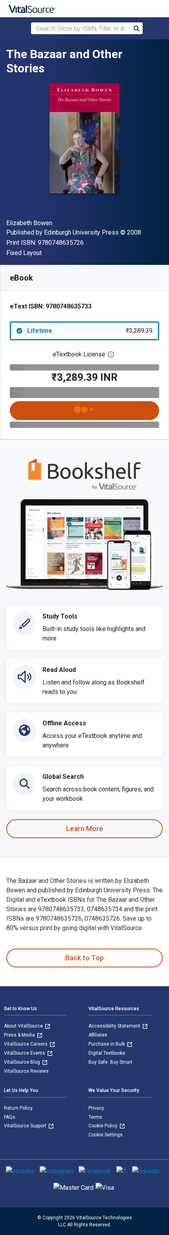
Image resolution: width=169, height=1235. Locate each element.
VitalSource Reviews (26, 1071)
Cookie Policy (103, 1126)
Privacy (96, 1108)
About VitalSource (24, 1026)
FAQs (9, 1117)
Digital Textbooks (106, 1053)
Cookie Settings (105, 1135)
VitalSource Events (25, 1053)
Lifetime (89, 330)
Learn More (84, 828)
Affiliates (97, 1035)
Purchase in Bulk (107, 1044)
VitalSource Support (26, 1126)
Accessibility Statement (114, 1026)
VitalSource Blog (22, 1062)
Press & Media (20, 1035)
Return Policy (18, 1108)
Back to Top (84, 958)
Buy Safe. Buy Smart (110, 1062)
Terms (95, 1117)
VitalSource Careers (26, 1044)
